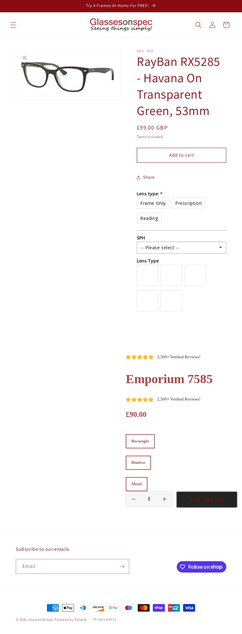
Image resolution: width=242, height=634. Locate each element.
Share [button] (149, 177)
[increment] (164, 499)
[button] (13, 25)
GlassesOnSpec (41, 619)
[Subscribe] (122, 566)
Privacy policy (105, 619)
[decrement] (133, 499)
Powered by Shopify (71, 619)
